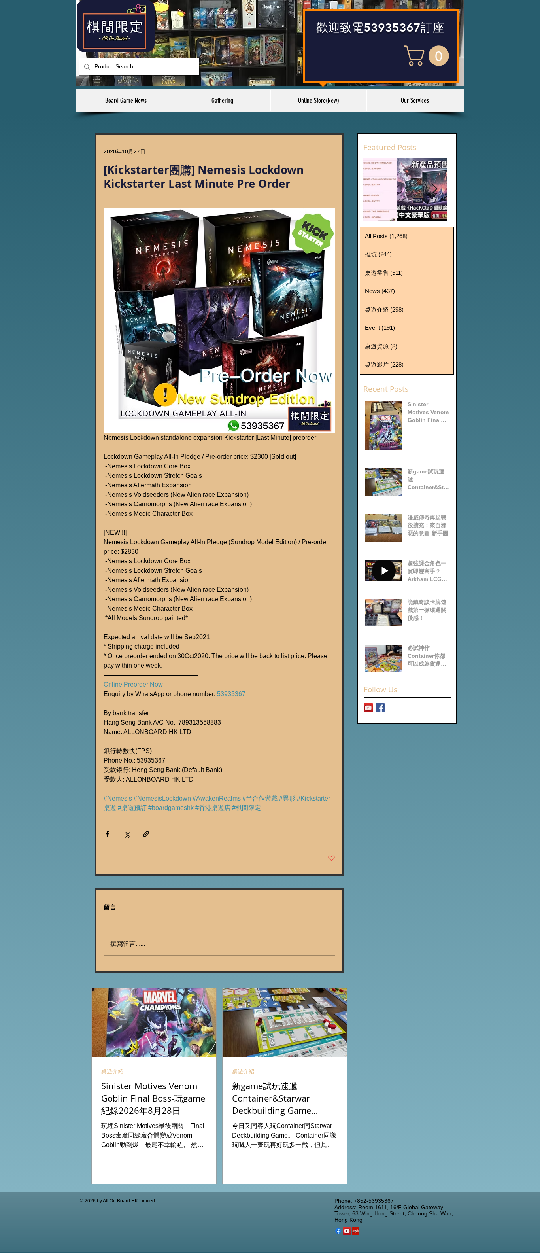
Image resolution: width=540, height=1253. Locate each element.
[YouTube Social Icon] (347, 1231)
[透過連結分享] (146, 834)
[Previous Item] (376, 189)
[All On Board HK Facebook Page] (380, 707)
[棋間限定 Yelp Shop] (355, 1231)
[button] (429, 55)
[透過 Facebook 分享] (107, 834)
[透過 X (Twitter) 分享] (126, 834)
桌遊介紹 (112, 1071)
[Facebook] (338, 1231)
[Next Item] (434, 189)
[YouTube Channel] (368, 707)
